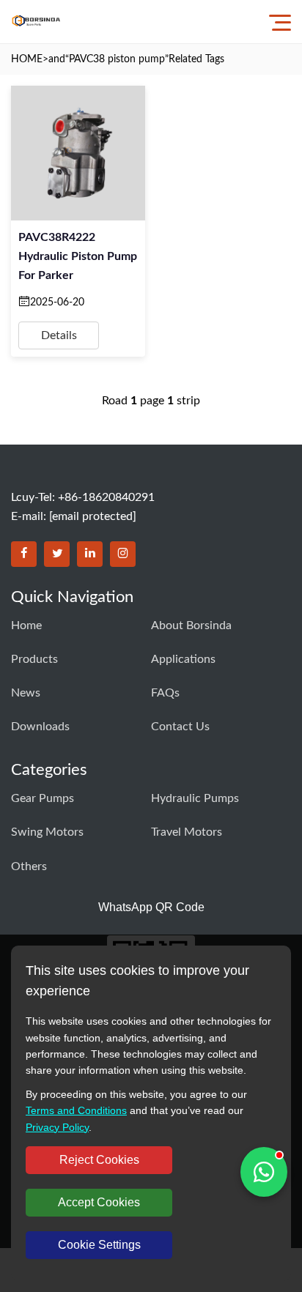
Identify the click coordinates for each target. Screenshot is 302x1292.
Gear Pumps (42, 798)
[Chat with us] (263, 1172)
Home (26, 625)
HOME (27, 59)
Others (29, 866)
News (25, 693)
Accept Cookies (99, 1202)
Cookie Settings (99, 1245)
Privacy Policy (57, 1127)
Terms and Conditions (76, 1110)
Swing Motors (47, 832)
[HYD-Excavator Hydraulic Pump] (36, 21)
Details (59, 335)
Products (34, 659)
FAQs (165, 693)
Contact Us (180, 726)
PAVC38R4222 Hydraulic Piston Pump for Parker (77, 256)
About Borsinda (191, 625)
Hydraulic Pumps (195, 798)
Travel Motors (186, 832)
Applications (183, 659)
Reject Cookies (99, 1160)
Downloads (40, 726)
